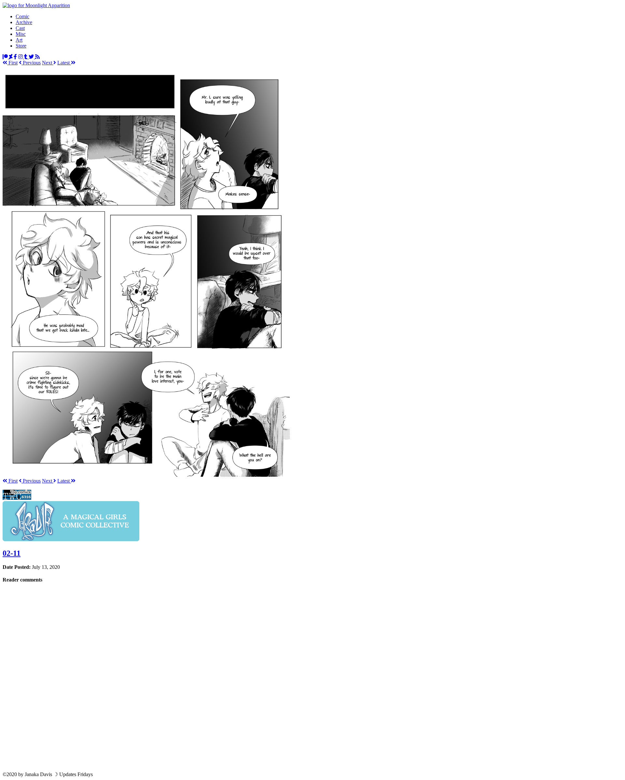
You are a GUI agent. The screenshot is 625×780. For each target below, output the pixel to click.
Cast (20, 28)
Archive (24, 22)
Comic (22, 16)
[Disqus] (312, 676)
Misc (21, 34)
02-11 (12, 553)
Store (21, 45)
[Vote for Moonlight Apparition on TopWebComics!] (17, 498)
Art (19, 40)
